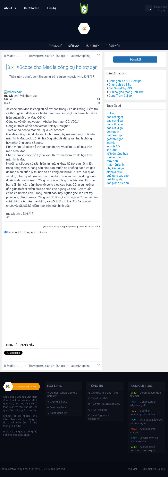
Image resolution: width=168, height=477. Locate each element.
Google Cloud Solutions (105, 403)
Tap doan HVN (99, 398)
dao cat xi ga (115, 120)
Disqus (43, 232)
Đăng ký (160, 10)
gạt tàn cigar (115, 139)
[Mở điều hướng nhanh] (98, 55)
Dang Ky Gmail (58, 407)
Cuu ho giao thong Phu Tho (126, 92)
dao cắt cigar (115, 124)
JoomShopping (41, 76)
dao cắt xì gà (115, 128)
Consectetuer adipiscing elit (143, 403)
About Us (10, 8)
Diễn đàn (73, 45)
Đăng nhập (160, 6)
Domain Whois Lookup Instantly (62, 394)
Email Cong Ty (58, 412)
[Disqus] (52, 289)
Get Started (31, 8)
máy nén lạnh (115, 164)
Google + (29, 232)
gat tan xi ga (114, 135)
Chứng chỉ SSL (58, 401)
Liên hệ (51, 8)
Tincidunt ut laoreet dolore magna (146, 421)
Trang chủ (55, 45)
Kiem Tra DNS (99, 409)
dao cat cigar (115, 117)
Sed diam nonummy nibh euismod (144, 412)
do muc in (113, 131)
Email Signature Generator (98, 417)
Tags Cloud (114, 105)
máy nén (112, 161)
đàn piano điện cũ (118, 183)
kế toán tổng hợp (117, 153)
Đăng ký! (135, 59)
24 (98, 99)
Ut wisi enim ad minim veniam (144, 439)
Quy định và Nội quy (153, 468)
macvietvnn (74, 76)
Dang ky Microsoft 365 (104, 392)
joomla (111, 142)
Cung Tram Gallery (121, 95)
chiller (110, 113)
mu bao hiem (115, 157)
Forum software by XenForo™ (33, 468)
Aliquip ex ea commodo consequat (143, 448)
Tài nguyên (92, 45)
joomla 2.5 (113, 146)
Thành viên (113, 45)
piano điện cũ (115, 172)
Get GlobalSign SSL (121, 88)
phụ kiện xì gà (115, 168)
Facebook (13, 232)
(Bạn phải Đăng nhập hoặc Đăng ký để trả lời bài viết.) (71, 226)
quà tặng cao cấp (118, 175)
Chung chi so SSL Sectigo (125, 81)
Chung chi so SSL (120, 84)
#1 (8, 217)
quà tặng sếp (115, 179)
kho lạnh (112, 150)
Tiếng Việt (131, 468)
